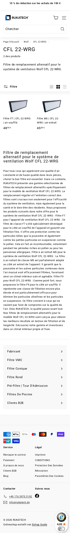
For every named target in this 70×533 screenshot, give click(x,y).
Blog (6, 476)
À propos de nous (13, 465)
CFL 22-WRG (40, 42)
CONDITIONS (42, 460)
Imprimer (40, 454)
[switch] (61, 529)
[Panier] (55, 18)
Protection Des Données (49, 465)
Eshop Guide (39, 524)
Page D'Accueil (11, 42)
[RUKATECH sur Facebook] (37, 496)
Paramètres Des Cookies (49, 476)
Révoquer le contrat (14, 454)
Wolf (26, 42)
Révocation (41, 470)
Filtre (13, 86)
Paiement (8, 460)
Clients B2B (10, 470)
